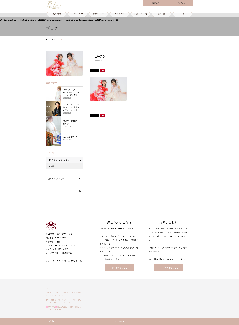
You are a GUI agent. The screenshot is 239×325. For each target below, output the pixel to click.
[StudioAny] (54, 5)
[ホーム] (46, 39)
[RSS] (53, 321)
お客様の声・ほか (141, 14)
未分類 (51, 166)
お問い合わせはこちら (169, 268)
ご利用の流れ (56, 14)
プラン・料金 (77, 14)
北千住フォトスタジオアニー (59, 160)
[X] (49, 321)
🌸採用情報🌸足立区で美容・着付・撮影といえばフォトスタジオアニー (64, 308)
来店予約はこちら (119, 268)
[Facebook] (46, 321)
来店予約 (155, 3)
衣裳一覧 (161, 14)
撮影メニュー (98, 14)
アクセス (182, 14)
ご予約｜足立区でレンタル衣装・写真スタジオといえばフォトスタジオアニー (64, 294)
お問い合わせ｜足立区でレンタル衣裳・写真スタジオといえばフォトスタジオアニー (64, 301)
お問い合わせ (180, 3)
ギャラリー (119, 14)
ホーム (48, 288)
